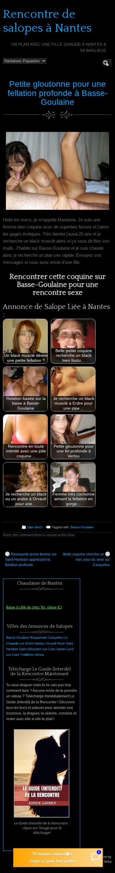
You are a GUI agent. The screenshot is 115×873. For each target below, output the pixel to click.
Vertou (39, 654)
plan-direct (34, 527)
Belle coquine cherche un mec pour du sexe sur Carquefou (86, 559)
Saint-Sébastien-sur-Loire (37, 649)
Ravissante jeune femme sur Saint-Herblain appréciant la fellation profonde (31, 559)
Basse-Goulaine (81, 527)
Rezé (61, 643)
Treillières (27, 654)
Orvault (51, 643)
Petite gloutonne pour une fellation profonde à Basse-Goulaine (58, 93)
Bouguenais (38, 637)
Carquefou (55, 637)
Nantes (39, 643)
